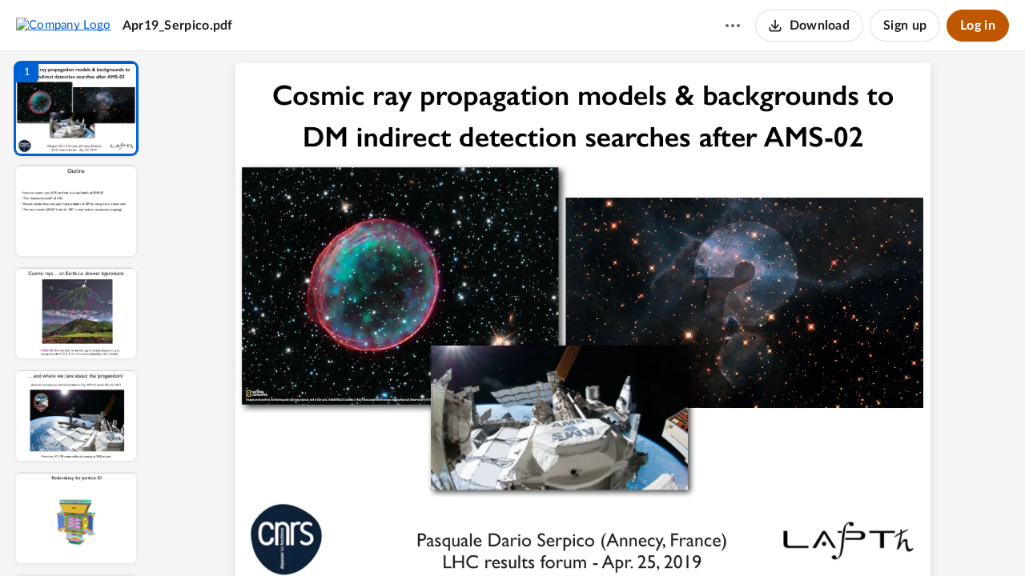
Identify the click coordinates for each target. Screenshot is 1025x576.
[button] (76, 108)
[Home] (63, 25)
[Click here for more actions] (733, 26)
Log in (977, 25)
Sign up (905, 25)
